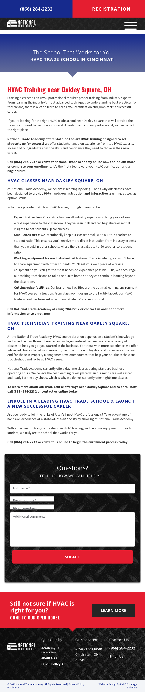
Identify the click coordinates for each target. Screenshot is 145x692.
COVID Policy (50, 664)
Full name (21, 488)
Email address (24, 500)
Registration (111, 9)
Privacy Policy (77, 684)
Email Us (116, 656)
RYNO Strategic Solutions (129, 686)
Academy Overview (48, 650)
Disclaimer (13, 687)
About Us (48, 658)
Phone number (25, 508)
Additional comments (29, 516)
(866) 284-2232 (36, 9)
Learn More (113, 610)
